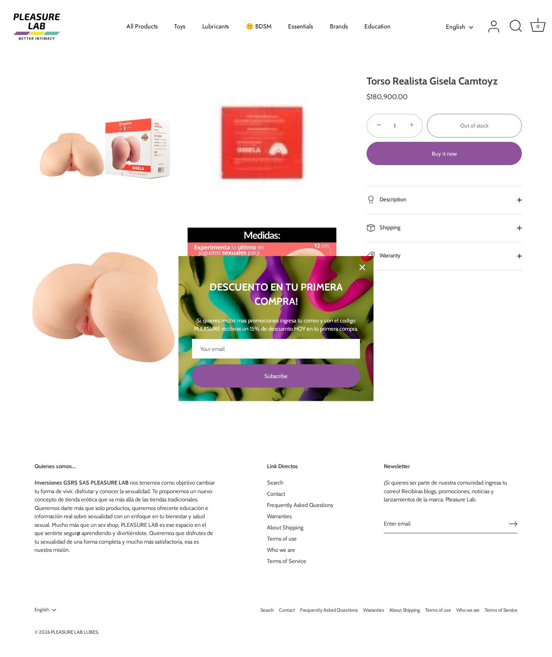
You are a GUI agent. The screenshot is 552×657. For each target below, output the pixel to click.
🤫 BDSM (259, 26)
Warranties (279, 516)
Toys (179, 26)
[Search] (515, 26)
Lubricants (215, 26)
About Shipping (285, 527)
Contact (276, 493)
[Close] (362, 267)
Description (392, 199)
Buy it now (444, 153)
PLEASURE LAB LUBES (74, 632)
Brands (339, 26)
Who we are (281, 549)
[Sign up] (513, 523)
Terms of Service (286, 560)
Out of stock (474, 125)
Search (275, 482)
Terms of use (282, 538)
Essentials (300, 26)
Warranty (389, 255)
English (455, 27)
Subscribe (276, 375)
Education (377, 26)
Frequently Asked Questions (300, 504)
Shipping (389, 227)
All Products (142, 26)
